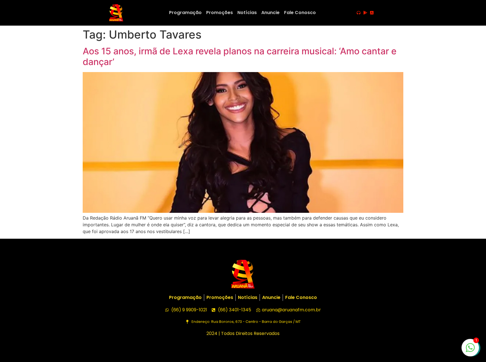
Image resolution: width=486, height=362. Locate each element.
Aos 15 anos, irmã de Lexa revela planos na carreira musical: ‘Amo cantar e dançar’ (240, 56)
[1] (470, 350)
